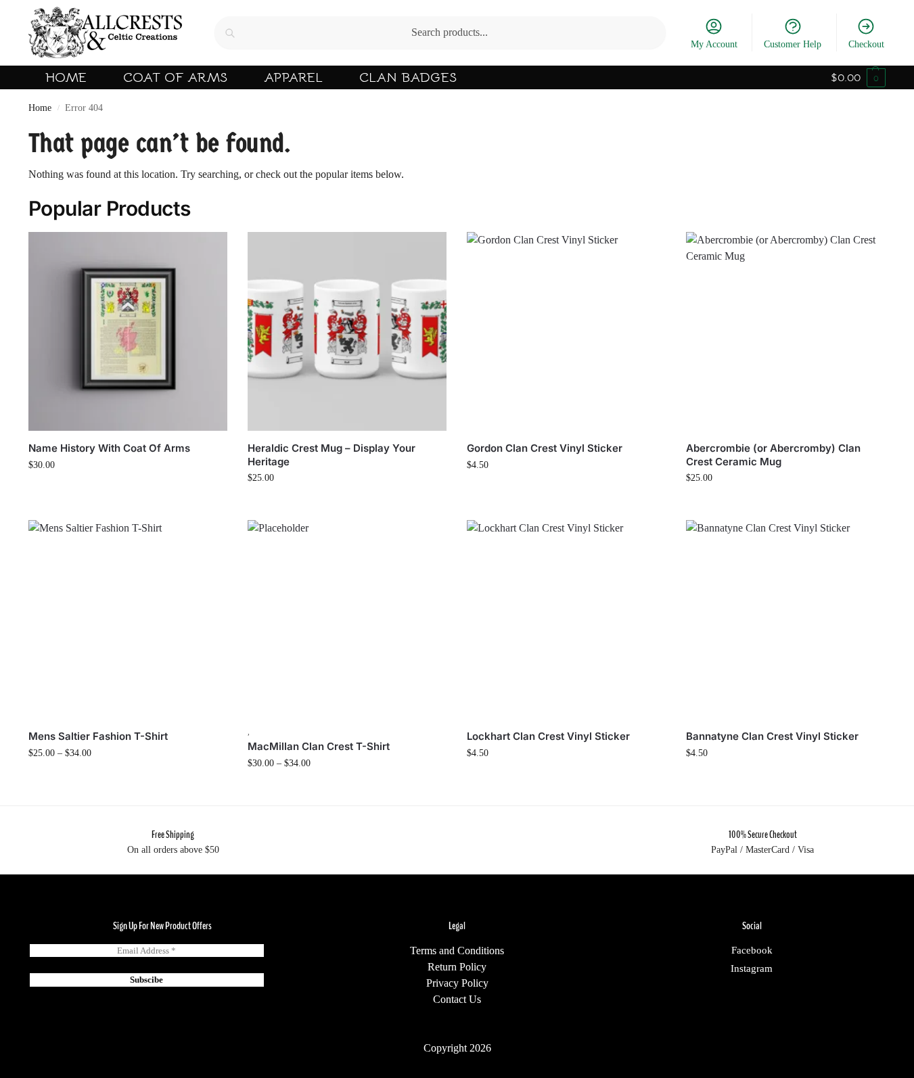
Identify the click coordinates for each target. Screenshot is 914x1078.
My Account (714, 44)
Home (39, 108)
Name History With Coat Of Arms (109, 448)
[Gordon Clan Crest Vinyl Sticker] (566, 331)
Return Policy (457, 966)
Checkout (866, 44)
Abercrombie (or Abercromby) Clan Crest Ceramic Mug (773, 455)
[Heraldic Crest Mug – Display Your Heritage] (347, 331)
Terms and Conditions (457, 950)
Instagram (752, 968)
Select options (127, 493)
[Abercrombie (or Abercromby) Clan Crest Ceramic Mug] (785, 331)
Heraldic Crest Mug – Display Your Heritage (331, 455)
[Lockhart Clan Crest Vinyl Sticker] (566, 619)
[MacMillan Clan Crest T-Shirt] (347, 619)
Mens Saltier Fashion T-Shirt (98, 736)
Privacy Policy (457, 983)
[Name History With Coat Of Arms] (127, 331)
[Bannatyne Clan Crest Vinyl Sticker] (785, 619)
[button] (858, 77)
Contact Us (457, 999)
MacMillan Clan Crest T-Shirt (319, 746)
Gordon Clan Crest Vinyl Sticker (544, 448)
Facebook (752, 950)
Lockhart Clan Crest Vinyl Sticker (548, 736)
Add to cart (566, 493)
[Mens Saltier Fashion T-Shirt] (127, 619)
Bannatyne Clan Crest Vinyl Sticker (772, 736)
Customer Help (792, 44)
